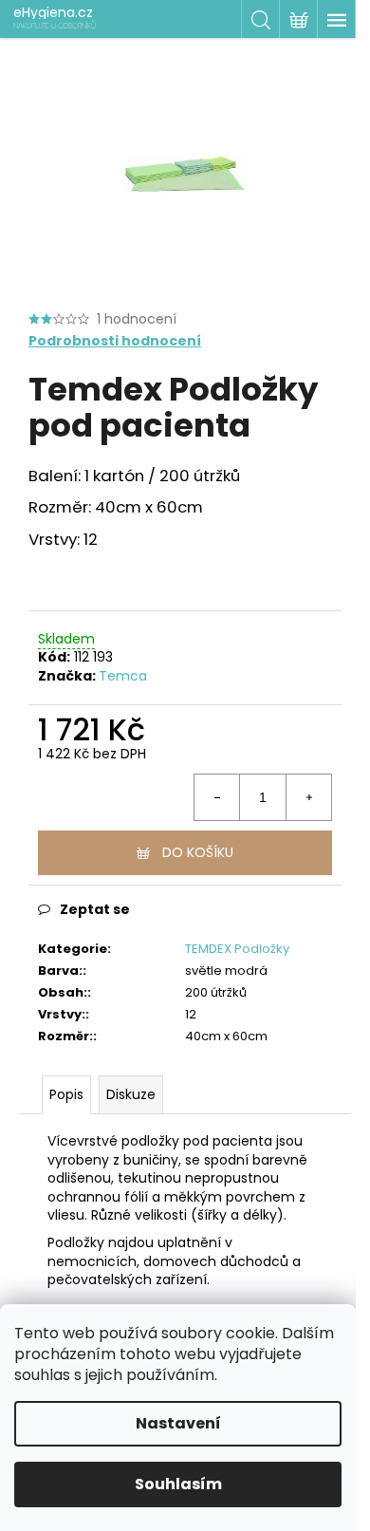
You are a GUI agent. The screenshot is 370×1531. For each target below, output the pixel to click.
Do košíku (197, 852)
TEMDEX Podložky (237, 949)
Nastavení (178, 1423)
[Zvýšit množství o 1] (308, 797)
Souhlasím (178, 1484)
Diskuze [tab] (131, 1094)
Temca (123, 675)
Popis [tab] (66, 1094)
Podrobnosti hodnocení (114, 341)
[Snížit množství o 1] (217, 797)
